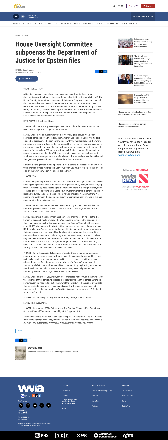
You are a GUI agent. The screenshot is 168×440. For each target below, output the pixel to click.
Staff (64, 408)
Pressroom (66, 391)
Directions (125, 385)
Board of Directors (98, 385)
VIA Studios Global (68, 401)
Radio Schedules (128, 396)
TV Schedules (127, 391)
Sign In (121, 6)
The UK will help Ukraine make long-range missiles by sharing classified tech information (143, 61)
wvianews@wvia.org (129, 155)
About (132, 24)
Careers (95, 396)
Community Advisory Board (102, 391)
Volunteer (95, 401)
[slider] (26, 16)
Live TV (134, 6)
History (124, 401)
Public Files (126, 406)
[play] (16, 16)
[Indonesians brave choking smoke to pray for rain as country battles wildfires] (125, 43)
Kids (76, 24)
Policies (95, 406)
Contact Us (66, 385)
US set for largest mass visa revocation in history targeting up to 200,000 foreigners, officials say (143, 80)
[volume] (23, 16)
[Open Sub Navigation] (20, 24)
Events (99, 24)
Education (64, 24)
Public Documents (68, 403)
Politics (25, 36)
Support (87, 24)
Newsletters (113, 24)
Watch (26, 24)
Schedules (50, 24)
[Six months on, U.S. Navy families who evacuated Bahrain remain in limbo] (125, 99)
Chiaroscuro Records (69, 399)
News (15, 24)
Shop (124, 24)
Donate (149, 6)
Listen (37, 24)
